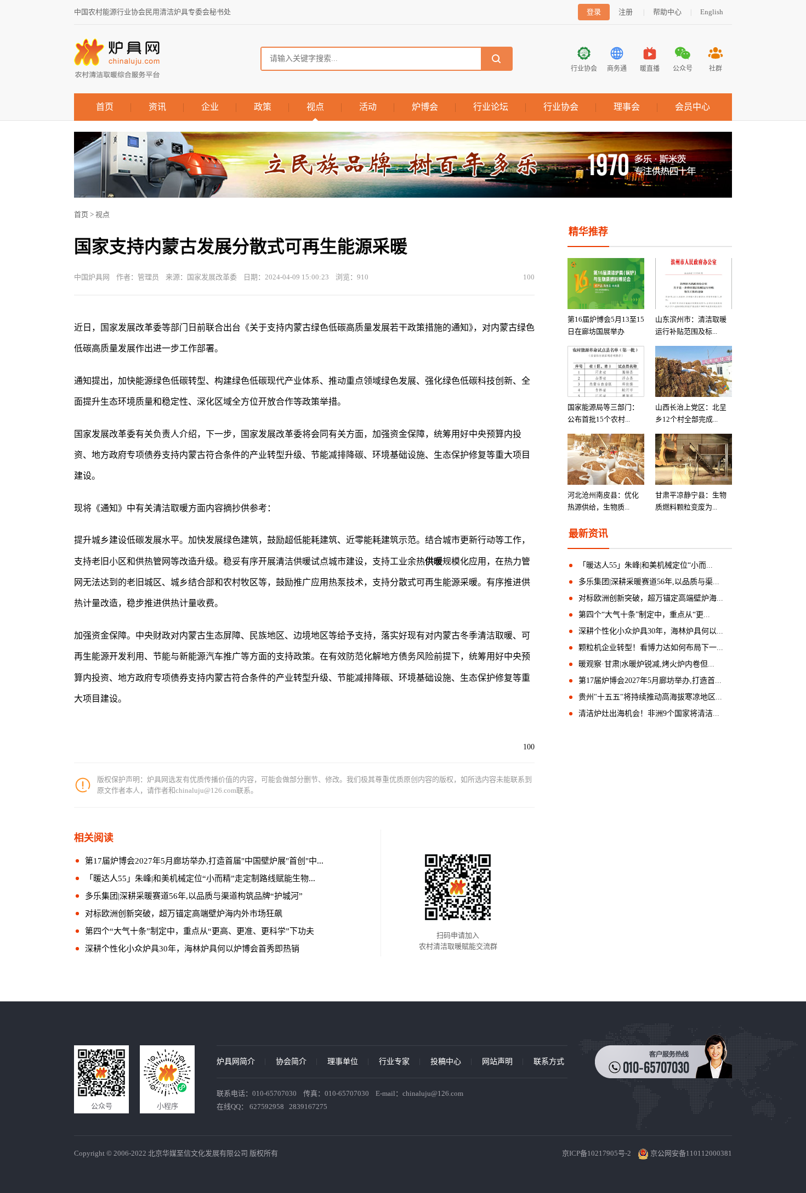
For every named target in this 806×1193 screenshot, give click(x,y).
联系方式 (548, 1061)
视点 (315, 106)
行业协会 (560, 106)
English (711, 12)
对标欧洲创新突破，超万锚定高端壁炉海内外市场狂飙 (183, 913)
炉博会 (425, 106)
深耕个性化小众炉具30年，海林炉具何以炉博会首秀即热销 (192, 948)
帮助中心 (667, 12)
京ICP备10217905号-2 (596, 1153)
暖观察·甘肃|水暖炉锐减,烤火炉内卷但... (646, 664)
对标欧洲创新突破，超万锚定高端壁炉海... (650, 598)
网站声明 (497, 1061)
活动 (368, 106)
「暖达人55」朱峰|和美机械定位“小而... (645, 565)
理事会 (627, 106)
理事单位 (342, 1061)
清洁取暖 (495, 635)
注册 (625, 12)
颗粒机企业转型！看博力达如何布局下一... (650, 647)
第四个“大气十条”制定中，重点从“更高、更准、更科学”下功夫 (199, 931)
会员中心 (692, 106)
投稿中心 (445, 1061)
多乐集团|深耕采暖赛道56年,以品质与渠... (648, 582)
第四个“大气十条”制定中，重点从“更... (644, 614)
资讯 (157, 106)
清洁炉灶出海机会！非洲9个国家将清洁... (648, 713)
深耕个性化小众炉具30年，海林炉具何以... (650, 631)
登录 (594, 12)
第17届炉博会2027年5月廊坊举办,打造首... (650, 680)
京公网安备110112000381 (690, 1153)
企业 (210, 106)
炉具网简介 (236, 1061)
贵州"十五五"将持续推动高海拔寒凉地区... (650, 697)
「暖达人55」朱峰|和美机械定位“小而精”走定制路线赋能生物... (200, 878)
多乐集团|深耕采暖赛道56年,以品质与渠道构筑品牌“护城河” (194, 896)
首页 (104, 106)
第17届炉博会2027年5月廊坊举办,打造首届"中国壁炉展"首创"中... (204, 860)
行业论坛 (490, 106)
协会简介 (291, 1061)
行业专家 (394, 1061)
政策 (262, 106)
